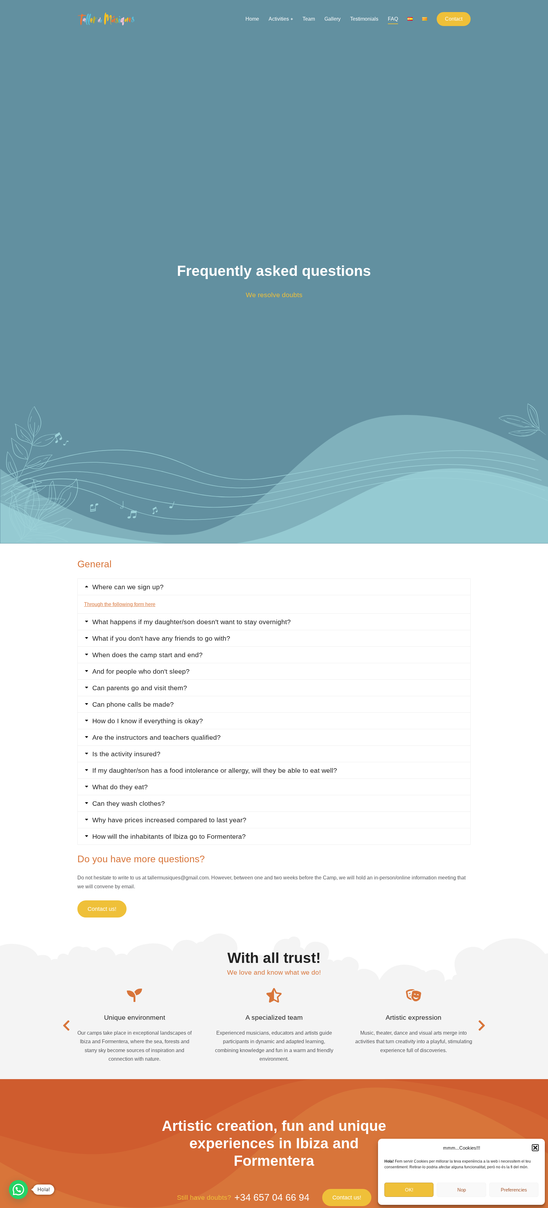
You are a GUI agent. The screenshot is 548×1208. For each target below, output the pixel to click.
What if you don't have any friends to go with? (161, 638)
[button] (535, 1148)
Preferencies (514, 1189)
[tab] (274, 587)
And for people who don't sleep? (141, 671)
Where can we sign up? (128, 587)
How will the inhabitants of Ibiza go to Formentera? (169, 836)
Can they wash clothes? (128, 803)
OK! (409, 1189)
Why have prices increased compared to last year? (169, 820)
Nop (461, 1189)
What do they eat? (120, 787)
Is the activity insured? (126, 754)
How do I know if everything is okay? (147, 720)
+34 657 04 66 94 (272, 1197)
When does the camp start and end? (147, 654)
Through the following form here (119, 604)
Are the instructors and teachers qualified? (156, 737)
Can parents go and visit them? (139, 687)
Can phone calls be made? (133, 704)
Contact (453, 19)
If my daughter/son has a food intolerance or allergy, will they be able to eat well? (214, 770)
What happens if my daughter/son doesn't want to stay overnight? (191, 621)
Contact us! (102, 909)
